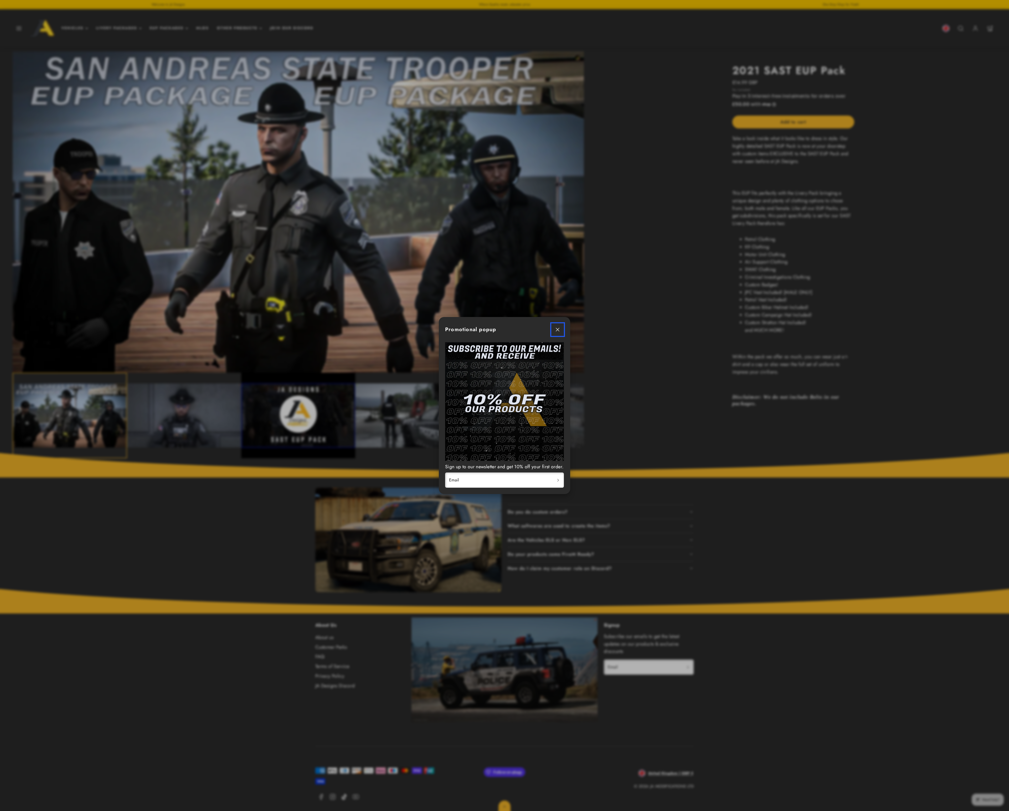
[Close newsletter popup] (557, 329)
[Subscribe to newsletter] (558, 480)
